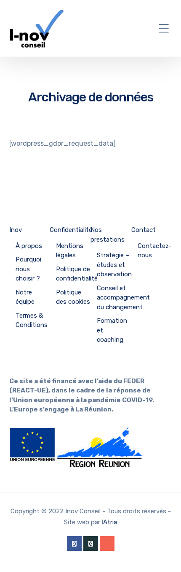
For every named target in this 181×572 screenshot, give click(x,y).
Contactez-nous (155, 250)
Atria (110, 522)
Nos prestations (107, 234)
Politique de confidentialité (77, 274)
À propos (29, 246)
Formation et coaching (112, 330)
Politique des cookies (73, 297)
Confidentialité (71, 230)
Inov (15, 230)
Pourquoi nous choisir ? (28, 269)
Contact (143, 230)
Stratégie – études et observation (114, 264)
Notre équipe (25, 297)
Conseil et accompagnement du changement (123, 297)
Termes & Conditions (32, 320)
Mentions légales (69, 250)
